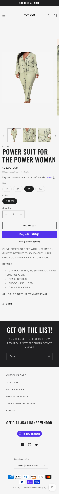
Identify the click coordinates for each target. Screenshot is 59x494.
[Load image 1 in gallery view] (14, 135)
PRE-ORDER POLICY (17, 396)
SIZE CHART (13, 382)
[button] (3, 15)
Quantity (6, 208)
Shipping (6, 172)
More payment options (29, 242)
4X (42, 189)
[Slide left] (3, 136)
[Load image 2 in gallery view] (29, 135)
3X (29, 188)
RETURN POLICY (15, 389)
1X (9, 189)
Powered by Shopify (37, 488)
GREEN (10, 201)
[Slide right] (55, 136)
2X (20, 189)
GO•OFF (24, 488)
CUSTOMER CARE (16, 375)
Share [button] (9, 303)
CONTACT (11, 410)
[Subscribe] (49, 356)
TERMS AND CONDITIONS (20, 403)
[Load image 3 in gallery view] (44, 135)
